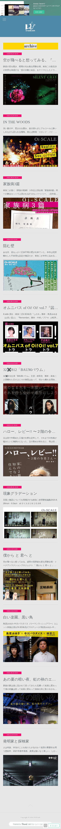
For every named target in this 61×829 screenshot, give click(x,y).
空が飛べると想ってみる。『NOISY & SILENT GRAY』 (30, 60)
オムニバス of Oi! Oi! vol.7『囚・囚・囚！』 (30, 308)
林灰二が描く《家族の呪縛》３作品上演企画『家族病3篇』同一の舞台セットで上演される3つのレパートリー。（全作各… (30, 192)
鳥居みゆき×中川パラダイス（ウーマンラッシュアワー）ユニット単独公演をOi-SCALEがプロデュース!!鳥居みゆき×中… (30, 625)
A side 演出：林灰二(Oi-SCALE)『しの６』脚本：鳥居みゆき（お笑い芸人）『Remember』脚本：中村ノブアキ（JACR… (30, 316)
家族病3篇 (11, 184)
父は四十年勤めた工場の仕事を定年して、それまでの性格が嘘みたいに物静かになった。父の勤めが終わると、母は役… (30, 439)
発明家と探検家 (16, 741)
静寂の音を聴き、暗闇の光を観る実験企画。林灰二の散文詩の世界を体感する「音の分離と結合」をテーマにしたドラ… (30, 68)
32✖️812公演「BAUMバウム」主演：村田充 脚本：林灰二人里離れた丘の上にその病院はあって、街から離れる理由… (30, 377)
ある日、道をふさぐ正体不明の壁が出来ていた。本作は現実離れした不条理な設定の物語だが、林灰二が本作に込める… (30, 254)
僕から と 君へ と (18, 555)
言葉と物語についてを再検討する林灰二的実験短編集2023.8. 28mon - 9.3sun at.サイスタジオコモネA (30, 501)
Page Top (30, 806)
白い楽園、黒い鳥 (18, 617)
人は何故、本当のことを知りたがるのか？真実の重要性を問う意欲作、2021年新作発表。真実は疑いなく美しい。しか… (30, 749)
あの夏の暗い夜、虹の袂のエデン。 (30, 679)
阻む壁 (8, 246)
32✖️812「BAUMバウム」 (25, 370)
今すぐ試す (38, 12)
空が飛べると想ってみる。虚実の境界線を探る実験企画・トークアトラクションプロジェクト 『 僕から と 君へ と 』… (30, 563)
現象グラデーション (20, 493)
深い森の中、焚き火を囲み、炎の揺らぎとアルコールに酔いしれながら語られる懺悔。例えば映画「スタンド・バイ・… (30, 130)
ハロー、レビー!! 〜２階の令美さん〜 (30, 432)
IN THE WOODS (16, 122)
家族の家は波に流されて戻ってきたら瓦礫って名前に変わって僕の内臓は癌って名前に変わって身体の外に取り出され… (30, 687)
